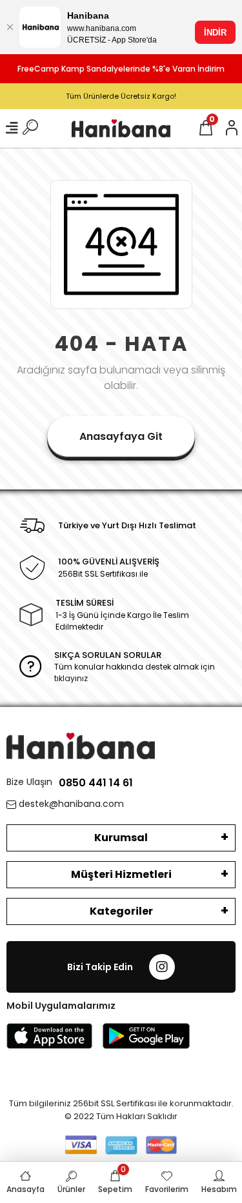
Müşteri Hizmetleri (121, 874)
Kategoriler (121, 911)
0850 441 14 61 (96, 782)
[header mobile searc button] (30, 128)
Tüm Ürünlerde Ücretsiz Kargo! (121, 96)
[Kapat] (10, 27)
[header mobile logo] (121, 128)
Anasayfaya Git (121, 436)
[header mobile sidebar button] (11, 128)
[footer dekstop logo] (80, 745)
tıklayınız (71, 678)
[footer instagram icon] (162, 967)
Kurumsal (121, 837)
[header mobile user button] (231, 128)
